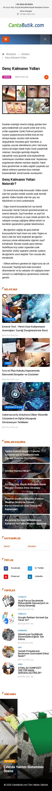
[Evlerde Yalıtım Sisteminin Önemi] (26, 739)
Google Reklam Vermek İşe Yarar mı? (33, 618)
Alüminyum (22, 630)
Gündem (25, 54)
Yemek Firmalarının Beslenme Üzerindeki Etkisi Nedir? (33, 653)
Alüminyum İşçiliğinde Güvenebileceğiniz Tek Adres (31, 636)
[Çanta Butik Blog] (26, 25)
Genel (7, 546)
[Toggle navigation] (5, 39)
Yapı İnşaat (9, 761)
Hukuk (8, 363)
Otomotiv (22, 597)
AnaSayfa (11, 54)
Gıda (20, 647)
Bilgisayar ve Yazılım (14, 407)
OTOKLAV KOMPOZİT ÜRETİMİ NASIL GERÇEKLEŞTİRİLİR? (30, 670)
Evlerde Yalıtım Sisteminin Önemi (24, 769)
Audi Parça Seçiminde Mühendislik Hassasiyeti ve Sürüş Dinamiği (33, 603)
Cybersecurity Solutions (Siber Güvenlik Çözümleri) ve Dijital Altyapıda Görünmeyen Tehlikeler (25, 418)
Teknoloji (10, 319)
